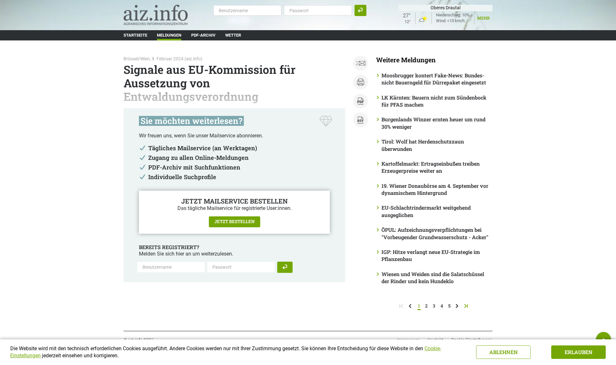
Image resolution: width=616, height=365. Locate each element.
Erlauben (579, 352)
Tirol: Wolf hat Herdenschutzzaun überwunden (422, 145)
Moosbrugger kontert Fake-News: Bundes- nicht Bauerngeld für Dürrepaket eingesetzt (433, 79)
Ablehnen (503, 352)
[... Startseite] (156, 15)
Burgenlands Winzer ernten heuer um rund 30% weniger (433, 123)
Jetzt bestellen (234, 221)
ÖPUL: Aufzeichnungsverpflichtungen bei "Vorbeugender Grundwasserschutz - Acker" (434, 233)
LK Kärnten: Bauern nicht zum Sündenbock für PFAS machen (433, 101)
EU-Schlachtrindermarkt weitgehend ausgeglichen (426, 211)
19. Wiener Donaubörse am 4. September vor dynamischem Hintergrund (434, 189)
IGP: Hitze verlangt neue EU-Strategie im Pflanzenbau (430, 255)
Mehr (483, 18)
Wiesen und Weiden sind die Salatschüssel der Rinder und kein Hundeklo (432, 277)
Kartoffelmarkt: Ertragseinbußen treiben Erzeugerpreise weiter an (430, 167)
